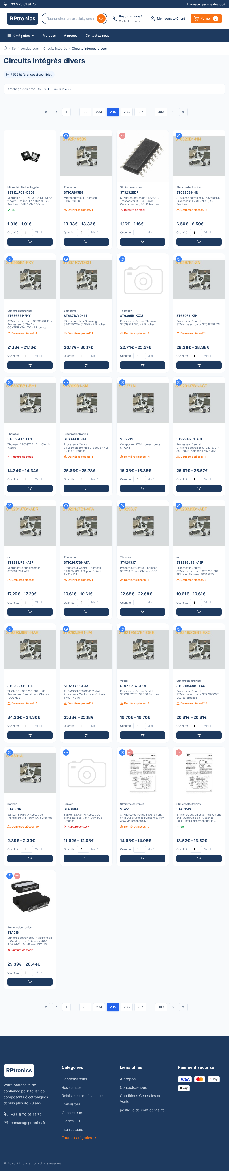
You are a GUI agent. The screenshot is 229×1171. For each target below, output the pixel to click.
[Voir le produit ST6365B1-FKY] (30, 313)
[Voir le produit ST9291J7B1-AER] (30, 559)
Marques (49, 35)
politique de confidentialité (142, 1110)
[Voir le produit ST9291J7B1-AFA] (86, 559)
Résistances (71, 1087)
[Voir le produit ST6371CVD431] (86, 313)
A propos (71, 35)
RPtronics (22, 18)
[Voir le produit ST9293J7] (143, 559)
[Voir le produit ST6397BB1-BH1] (30, 436)
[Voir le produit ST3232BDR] (143, 189)
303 (161, 112)
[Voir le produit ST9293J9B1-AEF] (199, 559)
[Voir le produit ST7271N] (143, 436)
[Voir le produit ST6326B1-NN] (199, 189)
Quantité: (13, 232)
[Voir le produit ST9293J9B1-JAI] (86, 683)
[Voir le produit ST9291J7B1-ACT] (199, 436)
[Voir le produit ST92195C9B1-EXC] (199, 683)
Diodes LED (72, 1121)
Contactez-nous (97, 35)
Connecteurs (72, 1112)
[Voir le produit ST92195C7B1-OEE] (143, 683)
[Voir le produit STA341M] (86, 806)
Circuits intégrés (55, 48)
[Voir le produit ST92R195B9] (86, 189)
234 (99, 112)
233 (85, 112)
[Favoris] (49, 136)
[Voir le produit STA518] (30, 929)
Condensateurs (74, 1079)
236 (127, 112)
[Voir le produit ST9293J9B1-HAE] (30, 683)
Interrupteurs (72, 1129)
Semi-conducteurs (25, 48)
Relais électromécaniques (83, 1095)
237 (140, 112)
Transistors (71, 1104)
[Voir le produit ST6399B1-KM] (86, 436)
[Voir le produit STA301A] (30, 806)
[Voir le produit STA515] (143, 806)
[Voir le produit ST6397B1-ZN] (199, 313)
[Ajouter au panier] (30, 242)
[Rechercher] (101, 18)
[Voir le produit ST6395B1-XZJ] (143, 313)
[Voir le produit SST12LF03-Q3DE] (30, 189)
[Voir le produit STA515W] (199, 806)
